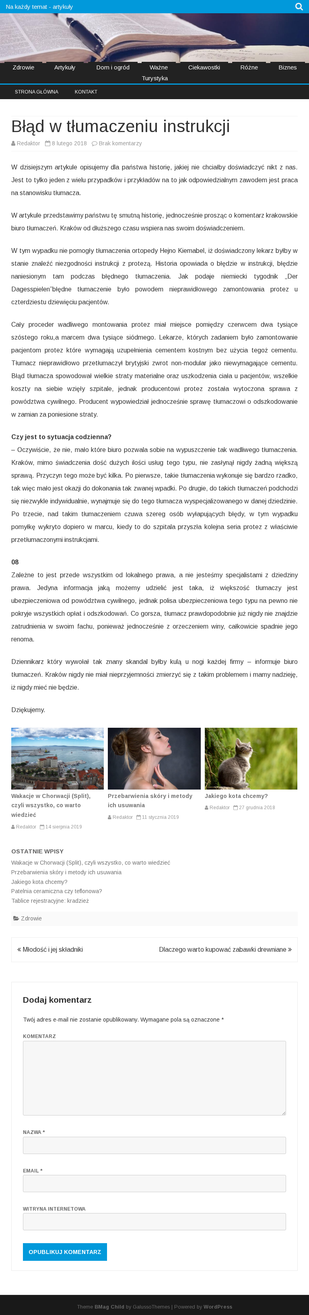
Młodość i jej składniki (52, 949)
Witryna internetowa (54, 1209)
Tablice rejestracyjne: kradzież (50, 901)
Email (32, 1171)
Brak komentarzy (120, 143)
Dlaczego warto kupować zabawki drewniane (223, 949)
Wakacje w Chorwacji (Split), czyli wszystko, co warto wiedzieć (51, 805)
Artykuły (65, 67)
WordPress (218, 1307)
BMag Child (109, 1307)
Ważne (159, 67)
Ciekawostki (204, 67)
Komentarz (39, 1036)
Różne (249, 67)
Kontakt (86, 92)
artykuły (63, 6)
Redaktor (28, 143)
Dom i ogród (113, 67)
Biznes (287, 67)
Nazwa (34, 1132)
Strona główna (36, 92)
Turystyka (155, 78)
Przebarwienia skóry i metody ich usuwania (66, 872)
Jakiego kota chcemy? (236, 796)
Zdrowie (23, 67)
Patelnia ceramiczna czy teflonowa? (56, 891)
